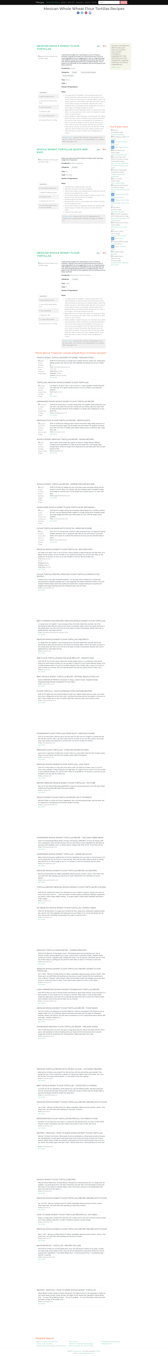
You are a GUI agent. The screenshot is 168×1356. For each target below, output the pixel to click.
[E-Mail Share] (90, 13)
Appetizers (79, 2)
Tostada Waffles (116, 244)
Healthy (87, 2)
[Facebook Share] (78, 13)
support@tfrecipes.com (86, 1353)
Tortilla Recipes (68, 76)
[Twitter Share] (82, 13)
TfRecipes (39, 2)
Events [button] (94, 2)
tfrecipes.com (77, 1351)
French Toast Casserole (44, 1344)
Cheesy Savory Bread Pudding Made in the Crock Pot (120, 202)
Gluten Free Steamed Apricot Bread (81, 1344)
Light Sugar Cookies (121, 147)
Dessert (63, 2)
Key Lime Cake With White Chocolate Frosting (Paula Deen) (119, 166)
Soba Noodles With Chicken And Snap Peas (51, 1346)
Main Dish (71, 2)
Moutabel (114, 254)
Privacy (98, 1351)
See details (53, 377)
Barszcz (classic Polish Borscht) (47, 1341)
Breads (74, 167)
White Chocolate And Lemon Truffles (81, 1346)
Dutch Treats (73, 1341)
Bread (74, 72)
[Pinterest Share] (86, 13)
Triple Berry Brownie (117, 212)
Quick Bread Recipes (88, 72)
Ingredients (43, 92)
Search (123, 2)
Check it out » (116, 67)
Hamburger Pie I (107, 1344)
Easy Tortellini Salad (117, 183)
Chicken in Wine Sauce (118, 236)
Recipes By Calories (53, 2)
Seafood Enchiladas (117, 134)
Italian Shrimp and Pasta (119, 155)
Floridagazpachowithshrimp (111, 1341)
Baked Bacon (119, 238)
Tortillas (75, 279)
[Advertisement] (84, 28)
